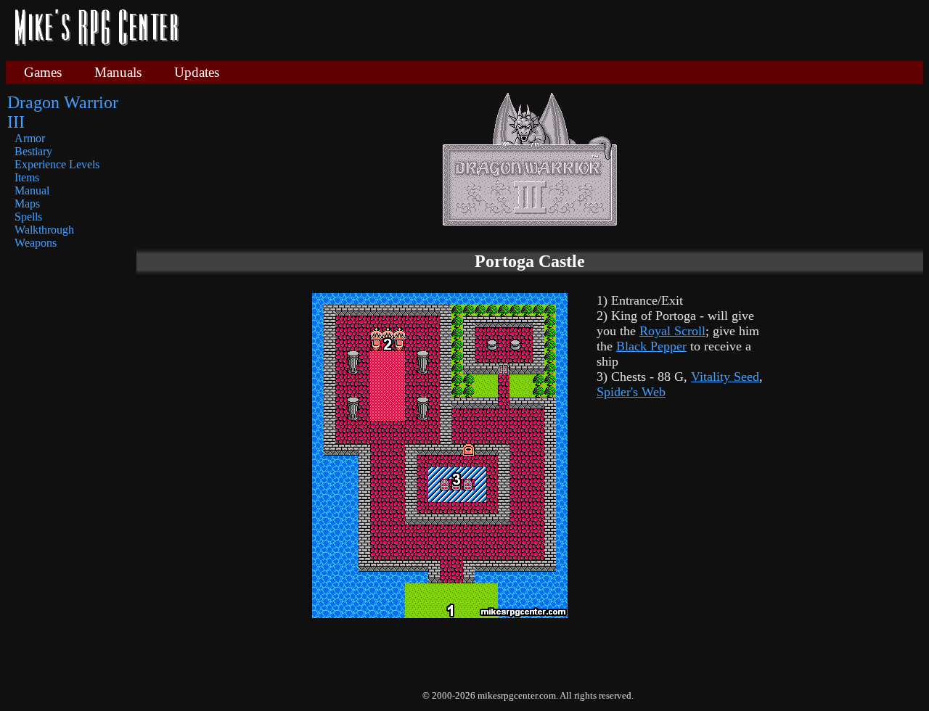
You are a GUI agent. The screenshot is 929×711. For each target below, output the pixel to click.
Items (27, 177)
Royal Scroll (672, 331)
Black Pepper (651, 346)
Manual (32, 190)
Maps (27, 203)
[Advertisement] (557, 29)
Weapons (36, 243)
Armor (30, 138)
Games (43, 72)
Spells (28, 216)
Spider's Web (631, 392)
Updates (196, 72)
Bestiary (33, 151)
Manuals (118, 72)
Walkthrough (44, 229)
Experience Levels (57, 164)
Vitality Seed (725, 376)
